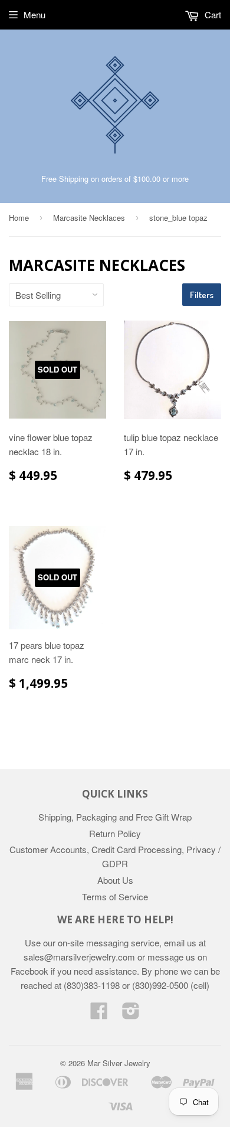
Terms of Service (115, 896)
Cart (211, 14)
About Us (115, 880)
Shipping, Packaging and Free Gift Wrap (115, 817)
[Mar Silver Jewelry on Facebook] (99, 1014)
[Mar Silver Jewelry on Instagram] (131, 1014)
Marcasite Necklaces (89, 217)
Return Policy (115, 833)
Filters (201, 294)
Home (19, 217)
